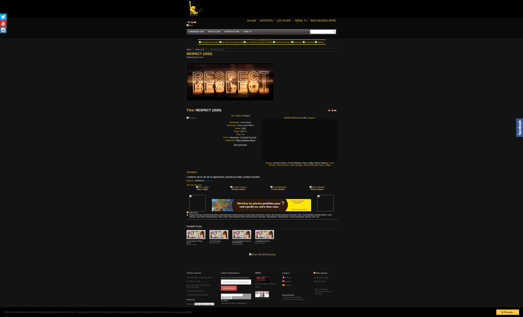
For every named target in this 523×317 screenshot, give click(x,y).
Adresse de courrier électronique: (235, 278)
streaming (262, 217)
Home (189, 50)
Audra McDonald (225, 215)
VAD (313, 217)
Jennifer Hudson (321, 215)
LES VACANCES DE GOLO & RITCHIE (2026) (241, 241)
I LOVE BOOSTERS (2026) (197, 295)
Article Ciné (214, 32)
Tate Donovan (272, 217)
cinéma (268, 215)
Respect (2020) (252, 217)
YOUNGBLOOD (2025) (262, 241)
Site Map (318, 294)
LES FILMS (284, 20)
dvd (273, 215)
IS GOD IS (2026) (215, 241)
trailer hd (308, 217)
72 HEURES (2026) (321, 278)
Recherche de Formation (294, 299)
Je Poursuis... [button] (507, 312)
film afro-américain (282, 215)
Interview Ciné (232, 32)
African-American (195, 215)
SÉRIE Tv (301, 20)
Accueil (251, 20)
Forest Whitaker (308, 215)
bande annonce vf (239, 215)
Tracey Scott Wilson (296, 217)
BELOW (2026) (319, 282)
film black (293, 215)
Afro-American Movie (210, 215)
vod (317, 217)
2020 (244, 128)
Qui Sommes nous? (323, 291)
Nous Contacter (321, 289)
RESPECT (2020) (199, 54)
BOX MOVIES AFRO (323, 20)
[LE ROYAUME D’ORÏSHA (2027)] (262, 282)
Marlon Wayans (212, 217)
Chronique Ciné (196, 32)
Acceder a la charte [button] (182, 312)
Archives (190, 304)
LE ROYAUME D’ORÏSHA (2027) (199, 278)
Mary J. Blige (223, 217)
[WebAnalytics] (287, 291)
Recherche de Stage (292, 297)
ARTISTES (266, 20)
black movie (251, 215)
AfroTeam (200, 57)
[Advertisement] (270, 9)
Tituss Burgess (283, 217)
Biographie (234, 137)
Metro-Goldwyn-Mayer (237, 217)
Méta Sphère (322, 273)
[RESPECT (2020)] (196, 234)
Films (300, 215)
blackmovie (260, 215)
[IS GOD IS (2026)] (262, 297)
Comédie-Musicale (248, 137)
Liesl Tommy (200, 217)
